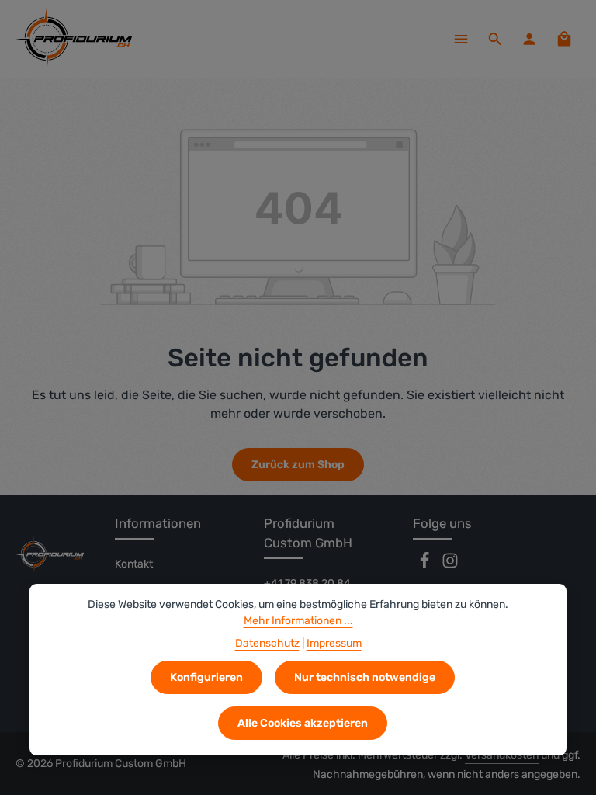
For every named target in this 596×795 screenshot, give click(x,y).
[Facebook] (425, 565)
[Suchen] (495, 38)
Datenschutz (267, 643)
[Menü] (460, 38)
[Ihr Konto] (529, 38)
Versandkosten (502, 755)
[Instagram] (450, 565)
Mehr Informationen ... (298, 620)
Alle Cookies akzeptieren (302, 723)
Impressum (334, 643)
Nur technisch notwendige (364, 677)
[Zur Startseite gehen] (74, 39)
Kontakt (134, 564)
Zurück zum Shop (298, 464)
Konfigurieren (206, 677)
